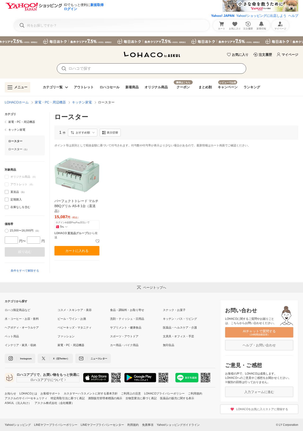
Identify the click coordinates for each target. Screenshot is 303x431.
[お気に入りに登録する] (97, 241)
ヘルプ (293, 16)
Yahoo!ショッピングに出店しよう (261, 16)
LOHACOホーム (17, 102)
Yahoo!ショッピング (18, 424)
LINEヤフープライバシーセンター (102, 424)
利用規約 (133, 424)
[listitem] (25, 122)
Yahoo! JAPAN (222, 16)
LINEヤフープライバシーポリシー (55, 424)
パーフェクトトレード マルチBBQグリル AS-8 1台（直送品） (76, 206)
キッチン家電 (82, 102)
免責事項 (147, 424)
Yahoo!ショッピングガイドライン (178, 424)
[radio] (7, 231)
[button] (82, 132)
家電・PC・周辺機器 (50, 102)
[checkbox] (7, 192)
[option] (25, 192)
